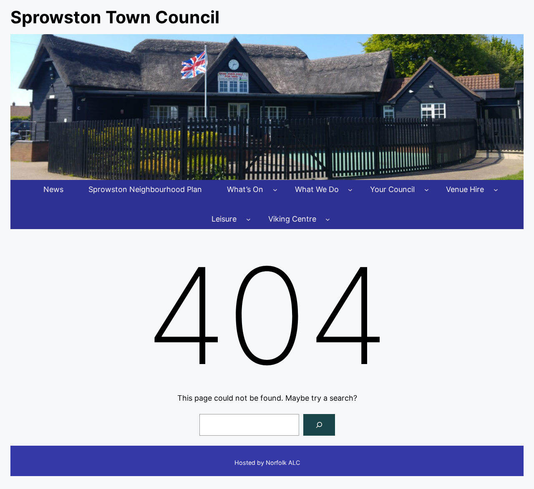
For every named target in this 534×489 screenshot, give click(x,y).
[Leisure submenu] (248, 219)
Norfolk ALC (283, 462)
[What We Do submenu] (350, 189)
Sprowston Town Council (114, 17)
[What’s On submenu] (275, 189)
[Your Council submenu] (426, 189)
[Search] (319, 425)
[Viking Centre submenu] (327, 219)
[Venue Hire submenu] (496, 189)
